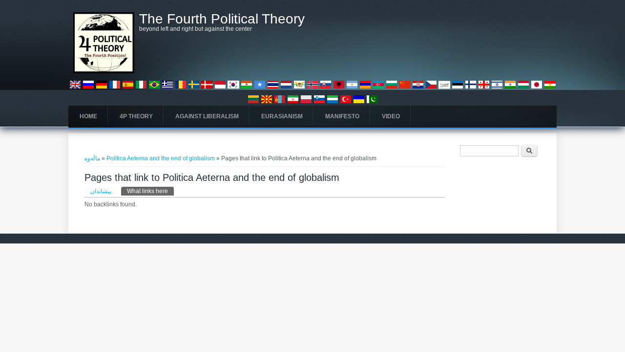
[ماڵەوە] (103, 71)
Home (88, 116)
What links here (150, 191)
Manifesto (342, 116)
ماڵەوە (92, 158)
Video (391, 116)
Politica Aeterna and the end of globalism (160, 158)
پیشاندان (100, 191)
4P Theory (136, 116)
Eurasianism (282, 116)
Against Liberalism (207, 116)
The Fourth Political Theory (222, 19)
